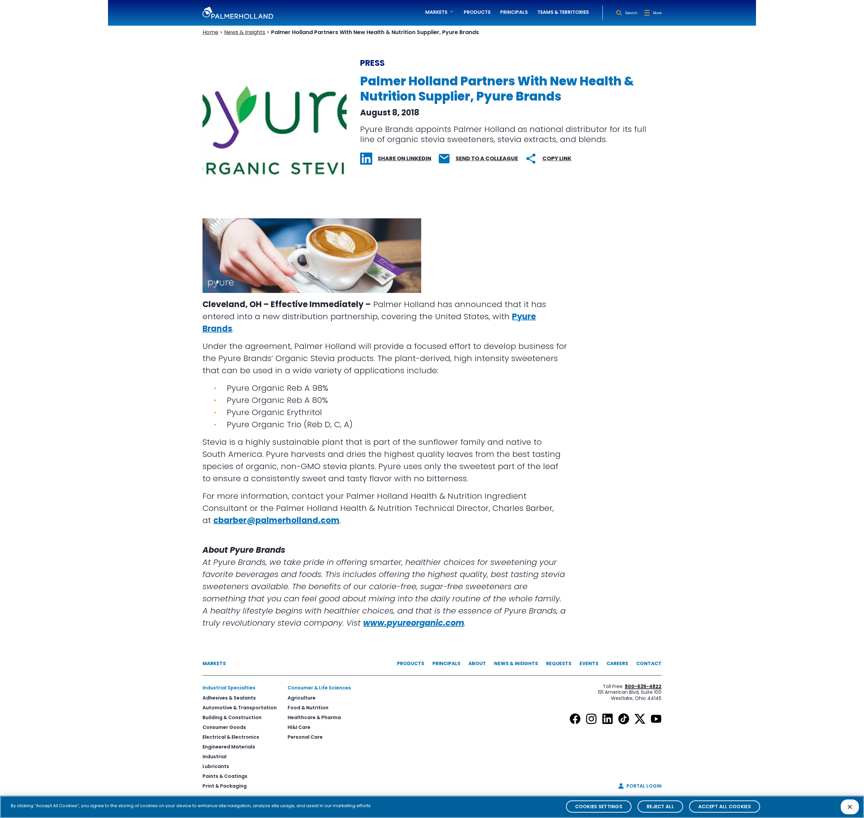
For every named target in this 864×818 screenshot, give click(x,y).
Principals (514, 12)
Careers (617, 663)
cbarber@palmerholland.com (276, 520)
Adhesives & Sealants (229, 697)
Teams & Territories (563, 12)
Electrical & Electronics (230, 737)
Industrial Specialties (228, 687)
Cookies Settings (598, 806)
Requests (558, 663)
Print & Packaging (224, 786)
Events (588, 663)
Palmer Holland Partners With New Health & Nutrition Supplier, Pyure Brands (375, 32)
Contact (649, 663)
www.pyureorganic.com (413, 622)
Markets (214, 663)
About (477, 663)
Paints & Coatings (224, 776)
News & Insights (244, 32)
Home (210, 32)
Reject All (660, 806)
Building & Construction (232, 717)
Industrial (214, 756)
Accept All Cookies (724, 806)
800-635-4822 (643, 686)
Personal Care (305, 737)
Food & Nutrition (308, 707)
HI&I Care (299, 727)
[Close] (850, 806)
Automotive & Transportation (239, 707)
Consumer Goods (224, 727)
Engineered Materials (228, 746)
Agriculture (302, 697)
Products (477, 12)
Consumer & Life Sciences (319, 687)
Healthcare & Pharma (314, 717)
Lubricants (215, 766)
